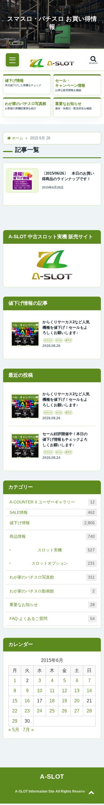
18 (52, 700)
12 (64, 690)
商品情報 (52, 536)
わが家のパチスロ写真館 (25, 103)
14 (89, 690)
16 (27, 700)
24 (39, 710)
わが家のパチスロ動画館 (52, 591)
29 (14, 721)
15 (14, 700)
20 (76, 700)
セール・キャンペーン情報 (70, 83)
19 (64, 700)
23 (27, 710)
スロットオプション (63, 563)
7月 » (28, 729)
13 (76, 690)
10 (39, 690)
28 (89, 710)
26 (64, 710)
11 (52, 690)
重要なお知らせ (68, 103)
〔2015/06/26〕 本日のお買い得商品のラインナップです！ (68, 176)
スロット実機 (66, 550)
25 (52, 710)
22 (14, 710)
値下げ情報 (14, 80)
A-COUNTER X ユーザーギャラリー (52, 502)
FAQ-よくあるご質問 (52, 618)
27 (76, 710)
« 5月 (13, 729)
